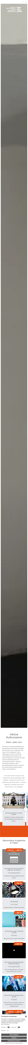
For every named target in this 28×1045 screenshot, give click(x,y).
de (23, 1)
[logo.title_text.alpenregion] (14, 9)
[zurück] (2, 809)
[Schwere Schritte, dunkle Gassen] (13, 800)
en (26, 1)
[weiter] (26, 809)
